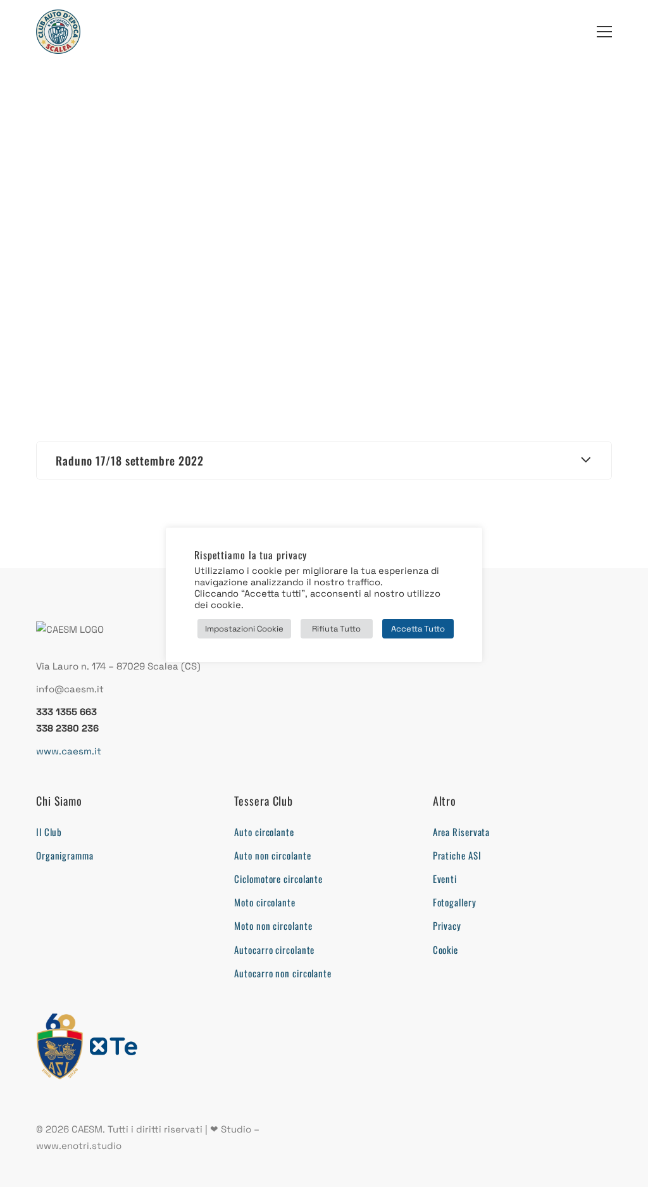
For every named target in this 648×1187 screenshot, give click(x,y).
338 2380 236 (67, 728)
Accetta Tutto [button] (418, 628)
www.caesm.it (68, 751)
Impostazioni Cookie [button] (244, 628)
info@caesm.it (70, 689)
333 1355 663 (66, 712)
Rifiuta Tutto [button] (336, 628)
